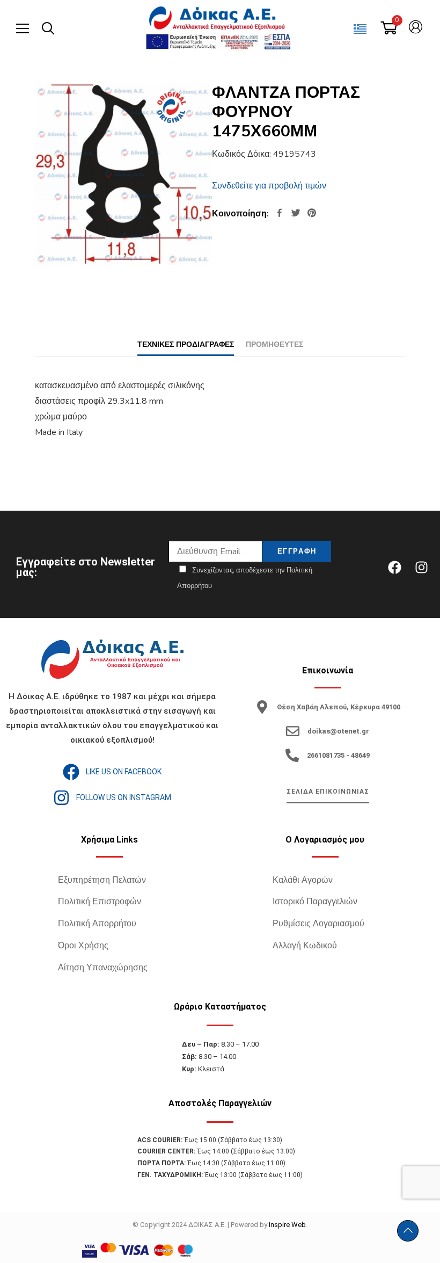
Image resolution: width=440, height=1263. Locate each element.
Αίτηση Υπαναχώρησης (103, 968)
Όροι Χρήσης (83, 946)
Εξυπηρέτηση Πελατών (102, 880)
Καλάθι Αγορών (303, 880)
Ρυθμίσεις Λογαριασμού (318, 924)
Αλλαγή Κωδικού (305, 946)
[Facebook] (394, 567)
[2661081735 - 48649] (292, 755)
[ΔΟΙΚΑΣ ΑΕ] (218, 18)
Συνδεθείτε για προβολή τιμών (269, 186)
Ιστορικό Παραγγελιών (315, 902)
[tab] (185, 344)
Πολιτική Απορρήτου (97, 924)
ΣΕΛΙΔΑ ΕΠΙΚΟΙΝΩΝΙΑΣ (328, 791)
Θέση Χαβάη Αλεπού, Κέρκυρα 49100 (338, 707)
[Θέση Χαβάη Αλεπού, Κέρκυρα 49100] (262, 707)
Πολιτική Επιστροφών (99, 902)
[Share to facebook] (279, 214)
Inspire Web (287, 1225)
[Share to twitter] (295, 214)
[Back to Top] (408, 1231)
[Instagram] (421, 567)
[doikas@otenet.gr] (292, 731)
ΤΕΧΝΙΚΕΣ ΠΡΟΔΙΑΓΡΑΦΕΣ (185, 344)
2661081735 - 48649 (338, 755)
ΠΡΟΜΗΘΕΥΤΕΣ (274, 344)
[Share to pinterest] (311, 214)
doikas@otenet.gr (338, 731)
